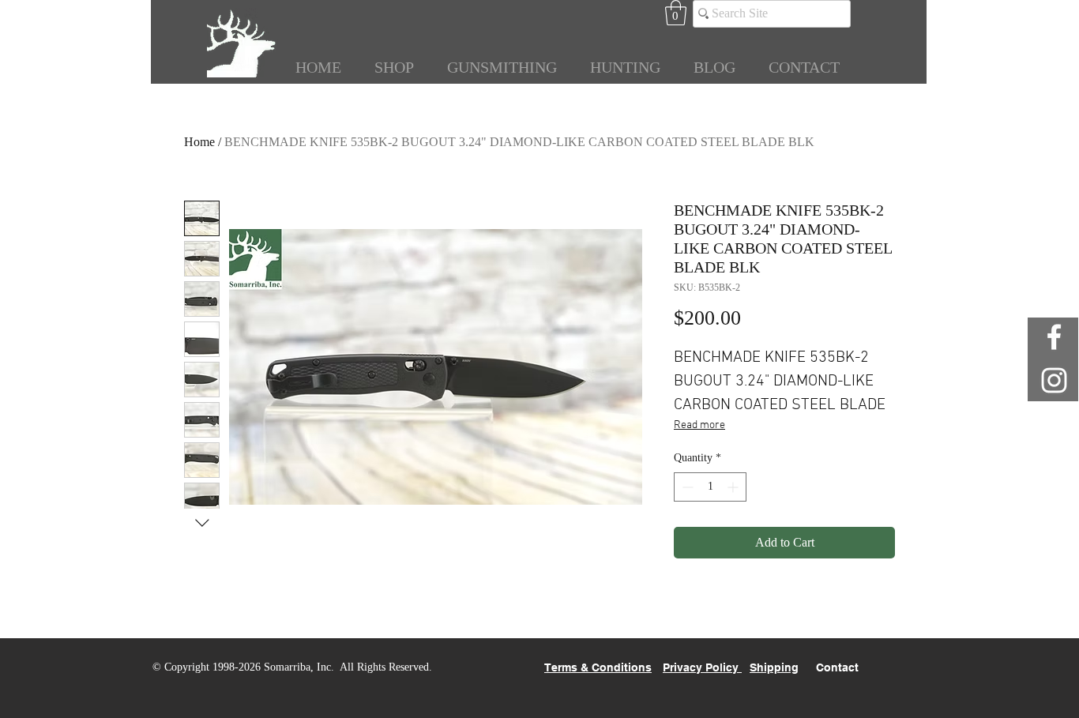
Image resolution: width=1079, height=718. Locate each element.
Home (199, 141)
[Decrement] (686, 487)
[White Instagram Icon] (1054, 380)
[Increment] (734, 487)
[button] (675, 12)
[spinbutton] (710, 487)
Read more (699, 425)
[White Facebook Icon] (1054, 337)
